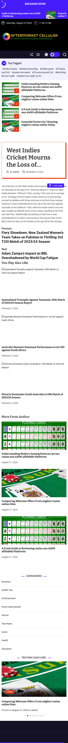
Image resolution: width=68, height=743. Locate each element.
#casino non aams (21, 72)
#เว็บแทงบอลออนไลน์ (43, 72)
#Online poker (47, 69)
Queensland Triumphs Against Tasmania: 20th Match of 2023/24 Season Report (33, 301)
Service (5, 615)
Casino (47, 692)
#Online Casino (10, 69)
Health (5, 640)
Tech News (7, 623)
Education (7, 649)
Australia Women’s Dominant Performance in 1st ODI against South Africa (33, 349)
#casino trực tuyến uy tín (29, 76)
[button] (6, 692)
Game (4, 632)
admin (16, 172)
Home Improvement (11, 607)
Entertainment (9, 598)
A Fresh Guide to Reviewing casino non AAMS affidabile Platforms (41, 111)
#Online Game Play (28, 69)
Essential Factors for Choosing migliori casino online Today (39, 123)
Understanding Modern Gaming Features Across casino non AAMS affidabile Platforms (41, 86)
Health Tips (7, 590)
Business (6, 581)
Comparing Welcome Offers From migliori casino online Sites (41, 98)
